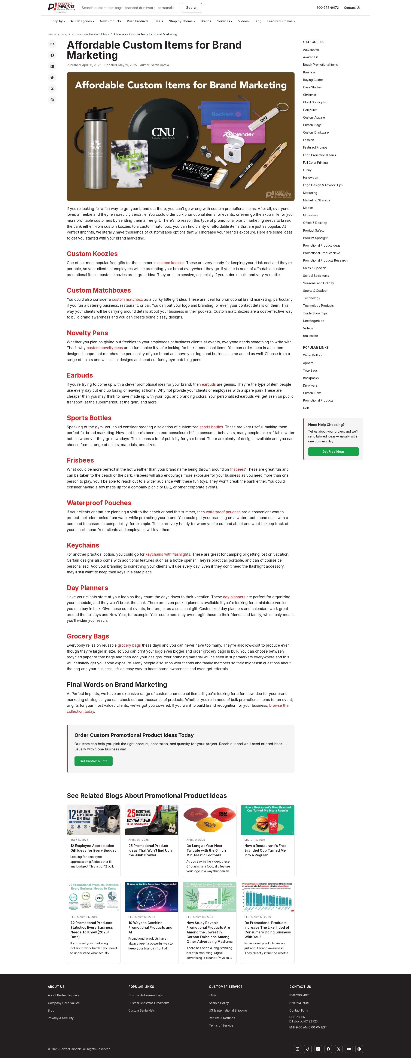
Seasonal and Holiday (318, 283)
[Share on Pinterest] (52, 77)
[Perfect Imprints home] (61, 8)
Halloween (310, 177)
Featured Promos (315, 147)
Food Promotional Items (319, 155)
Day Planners (87, 588)
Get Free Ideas (333, 451)
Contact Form (298, 1010)
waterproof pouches (223, 512)
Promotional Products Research (325, 260)
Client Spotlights (314, 102)
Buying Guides (313, 80)
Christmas (310, 95)
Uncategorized (313, 321)
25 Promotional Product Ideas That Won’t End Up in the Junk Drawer (150, 850)
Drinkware (310, 385)
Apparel (308, 363)
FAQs (212, 995)
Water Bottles (312, 355)
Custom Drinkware (316, 132)
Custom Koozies (92, 253)
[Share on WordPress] (52, 99)
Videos (308, 328)
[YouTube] (349, 1049)
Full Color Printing (315, 162)
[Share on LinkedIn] (52, 66)
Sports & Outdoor (315, 290)
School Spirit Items (316, 275)
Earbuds (80, 375)
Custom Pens (312, 393)
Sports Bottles (89, 418)
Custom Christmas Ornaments (148, 1003)
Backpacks (311, 378)
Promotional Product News (322, 253)
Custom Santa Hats (141, 1010)
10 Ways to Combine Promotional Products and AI (150, 927)
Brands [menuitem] (206, 21)
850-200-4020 (300, 995)
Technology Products (318, 305)
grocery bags (129, 645)
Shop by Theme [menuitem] (182, 21)
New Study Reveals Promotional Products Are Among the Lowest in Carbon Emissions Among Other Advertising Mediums (209, 932)
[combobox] (129, 7)
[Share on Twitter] (52, 88)
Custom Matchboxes (99, 290)
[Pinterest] (359, 1049)
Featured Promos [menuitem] (281, 21)
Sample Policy (219, 1003)
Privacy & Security (61, 1018)
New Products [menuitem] (110, 21)
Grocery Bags (88, 636)
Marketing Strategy (316, 200)
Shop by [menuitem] (58, 21)
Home (52, 34)
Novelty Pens (87, 333)
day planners (234, 597)
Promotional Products (318, 400)
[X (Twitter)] (338, 1049)
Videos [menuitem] (243, 21)
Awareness (311, 57)
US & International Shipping (228, 1010)
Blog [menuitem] (258, 21)
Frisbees (80, 460)
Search (192, 7)
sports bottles (211, 427)
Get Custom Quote (93, 761)
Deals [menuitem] (159, 21)
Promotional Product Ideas (90, 34)
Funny (307, 170)
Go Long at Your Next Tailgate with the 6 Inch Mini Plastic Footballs (206, 850)
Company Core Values (64, 1003)
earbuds (209, 384)
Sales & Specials (314, 268)
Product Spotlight (315, 238)
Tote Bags (310, 370)
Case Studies (312, 87)
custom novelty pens (105, 348)
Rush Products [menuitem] (138, 21)
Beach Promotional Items (320, 64)
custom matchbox (127, 299)
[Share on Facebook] (52, 55)
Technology (311, 298)
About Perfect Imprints (63, 995)
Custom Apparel (314, 117)
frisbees (237, 469)
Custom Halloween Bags (145, 995)
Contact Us (352, 7)
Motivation (310, 215)
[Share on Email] (52, 44)
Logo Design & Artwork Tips (323, 185)
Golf (306, 408)
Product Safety (313, 230)
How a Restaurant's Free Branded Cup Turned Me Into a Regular (265, 850)
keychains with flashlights (168, 554)
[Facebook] (328, 1049)
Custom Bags (312, 125)
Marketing (310, 193)
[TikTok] (308, 1049)
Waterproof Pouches (99, 503)
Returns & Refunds (222, 1018)
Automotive (311, 49)
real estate (310, 336)
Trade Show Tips (315, 313)
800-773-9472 (327, 7)
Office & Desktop (315, 223)
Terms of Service (221, 1025)
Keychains (83, 545)
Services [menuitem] (224, 21)
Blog (64, 34)
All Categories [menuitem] (82, 21)
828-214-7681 (299, 1003)
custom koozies (170, 263)
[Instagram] (297, 1049)
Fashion (308, 140)
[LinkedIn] (318, 1049)
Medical (308, 208)
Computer (310, 110)
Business (309, 72)
